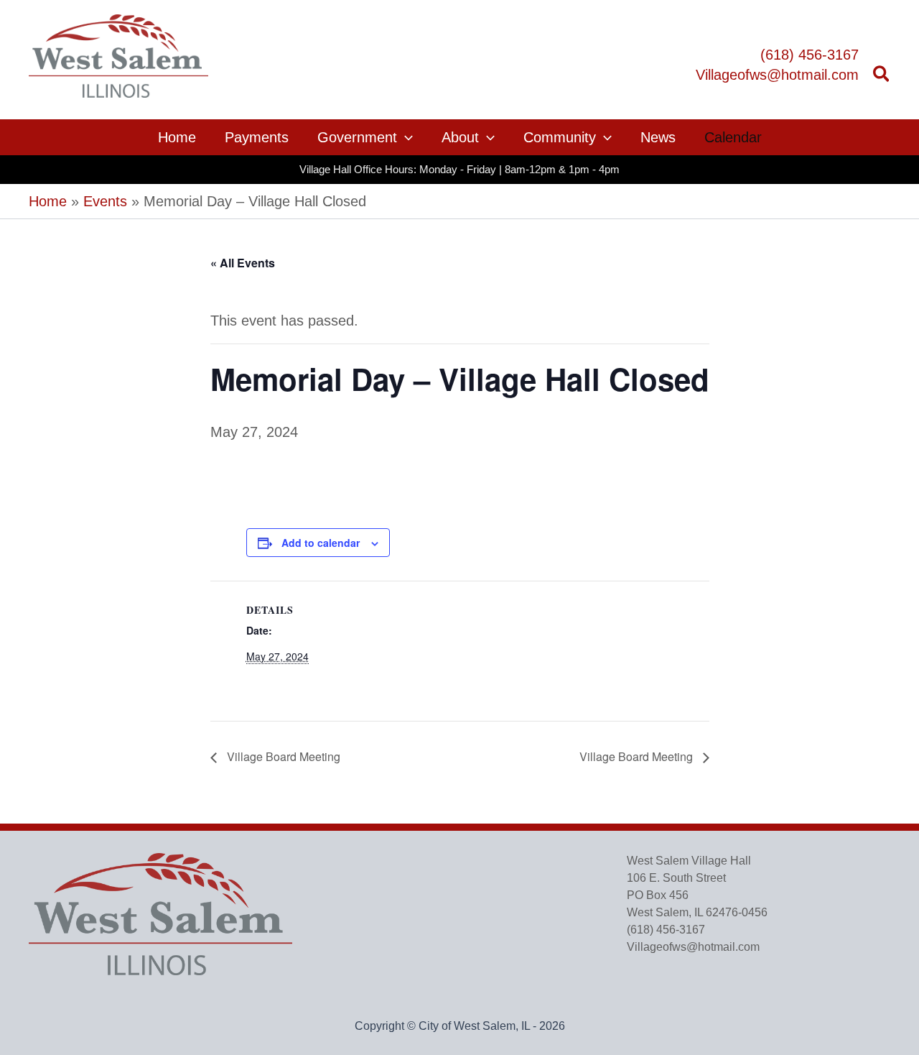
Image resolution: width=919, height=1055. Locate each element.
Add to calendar (320, 542)
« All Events (242, 262)
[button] (882, 76)
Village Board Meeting (282, 756)
